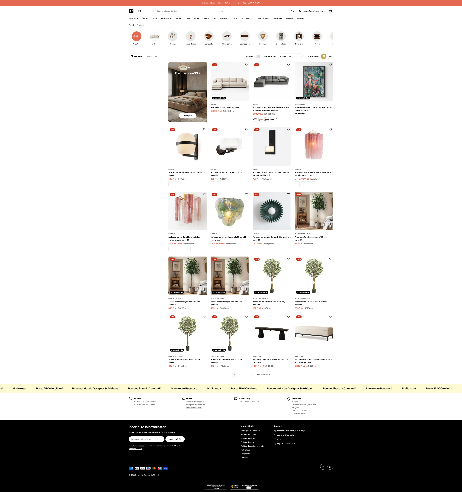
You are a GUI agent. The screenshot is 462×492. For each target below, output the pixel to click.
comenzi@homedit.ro (195, 402)
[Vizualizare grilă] (324, 56)
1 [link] (234, 374)
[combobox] (189, 11)
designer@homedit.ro (195, 404)
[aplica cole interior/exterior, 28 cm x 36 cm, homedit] (187, 146)
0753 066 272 (139, 404)
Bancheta (257, 356)
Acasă (131, 25)
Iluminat (171, 169)
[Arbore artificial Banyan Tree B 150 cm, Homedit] (187, 276)
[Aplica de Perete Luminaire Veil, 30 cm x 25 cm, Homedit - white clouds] (230, 248)
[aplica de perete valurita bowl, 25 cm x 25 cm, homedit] (272, 211)
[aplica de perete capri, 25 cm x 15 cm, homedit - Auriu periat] (213, 183)
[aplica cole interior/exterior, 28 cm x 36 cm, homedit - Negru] (176, 183)
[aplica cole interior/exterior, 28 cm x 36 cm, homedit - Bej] (170, 183)
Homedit (139, 475)
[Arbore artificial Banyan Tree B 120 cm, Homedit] (314, 211)
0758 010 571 (139, 402)
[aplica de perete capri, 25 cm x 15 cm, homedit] (230, 146)
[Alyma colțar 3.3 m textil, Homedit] (230, 81)
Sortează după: (270, 56)
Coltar (213, 104)
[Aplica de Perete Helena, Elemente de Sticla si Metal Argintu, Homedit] (314, 146)
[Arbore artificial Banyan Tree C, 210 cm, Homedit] (230, 333)
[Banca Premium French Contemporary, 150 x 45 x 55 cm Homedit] (314, 333)
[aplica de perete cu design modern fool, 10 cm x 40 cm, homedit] (272, 146)
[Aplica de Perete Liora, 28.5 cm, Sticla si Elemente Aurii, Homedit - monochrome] (170, 248)
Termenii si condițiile (153, 446)
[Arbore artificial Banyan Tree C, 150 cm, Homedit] (314, 276)
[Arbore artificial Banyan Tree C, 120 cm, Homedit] (272, 276)
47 (253, 374)
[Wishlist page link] (292, 11)
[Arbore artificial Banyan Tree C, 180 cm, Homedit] (187, 333)
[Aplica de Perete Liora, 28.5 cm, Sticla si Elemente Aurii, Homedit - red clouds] (182, 248)
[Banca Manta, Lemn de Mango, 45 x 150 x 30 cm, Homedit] (272, 333)
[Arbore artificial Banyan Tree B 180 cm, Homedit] (230, 276)
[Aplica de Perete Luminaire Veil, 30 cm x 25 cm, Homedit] (230, 211)
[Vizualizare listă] (330, 56)
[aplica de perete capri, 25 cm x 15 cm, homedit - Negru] (218, 183)
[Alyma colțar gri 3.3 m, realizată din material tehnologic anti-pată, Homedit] (272, 81)
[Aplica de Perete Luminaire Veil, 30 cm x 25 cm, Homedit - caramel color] (213, 248)
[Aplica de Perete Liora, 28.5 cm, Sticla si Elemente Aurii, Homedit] (187, 211)
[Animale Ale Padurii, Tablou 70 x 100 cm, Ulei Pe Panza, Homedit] (314, 81)
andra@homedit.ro (194, 407)
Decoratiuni (300, 104)
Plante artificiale (302, 234)
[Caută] (222, 11)
